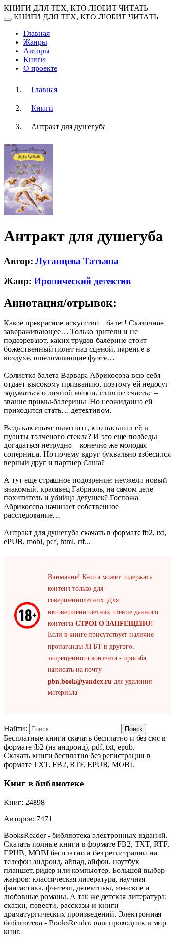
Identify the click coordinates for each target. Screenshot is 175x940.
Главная (36, 33)
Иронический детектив (82, 281)
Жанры (35, 42)
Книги (34, 59)
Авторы (36, 51)
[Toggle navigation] (8, 19)
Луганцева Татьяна (77, 261)
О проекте (40, 68)
